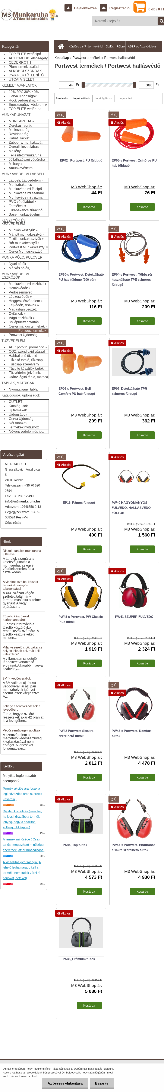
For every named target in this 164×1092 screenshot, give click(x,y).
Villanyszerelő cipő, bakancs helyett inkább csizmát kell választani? (22, 650)
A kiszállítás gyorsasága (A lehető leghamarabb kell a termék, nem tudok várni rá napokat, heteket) (22, 870)
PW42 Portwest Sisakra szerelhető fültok (76, 733)
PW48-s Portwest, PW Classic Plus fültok (81, 619)
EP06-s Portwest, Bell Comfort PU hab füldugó (77, 391)
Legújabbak (126, 98)
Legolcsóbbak (81, 98)
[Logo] (29, 19)
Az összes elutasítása (65, 1083)
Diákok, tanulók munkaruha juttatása (22, 552)
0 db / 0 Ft (156, 9)
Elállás (109, 46)
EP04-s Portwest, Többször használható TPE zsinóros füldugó (132, 279)
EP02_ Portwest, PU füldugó (81, 160)
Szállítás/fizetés (70, 57)
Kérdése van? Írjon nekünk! (86, 46)
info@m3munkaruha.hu (22, 501)
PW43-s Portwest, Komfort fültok (131, 733)
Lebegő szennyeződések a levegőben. (21, 707)
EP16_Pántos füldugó (79, 502)
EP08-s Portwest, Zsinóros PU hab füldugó (134, 163)
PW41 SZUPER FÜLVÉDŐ (134, 616)
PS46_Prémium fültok (79, 959)
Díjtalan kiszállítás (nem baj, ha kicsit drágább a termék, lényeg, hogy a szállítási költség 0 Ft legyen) (22, 819)
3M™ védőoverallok (17, 678)
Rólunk (121, 46)
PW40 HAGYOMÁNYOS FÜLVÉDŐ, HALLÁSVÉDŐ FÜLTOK (131, 508)
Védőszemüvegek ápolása (21, 730)
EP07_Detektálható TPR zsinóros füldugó (129, 391)
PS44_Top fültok (75, 845)
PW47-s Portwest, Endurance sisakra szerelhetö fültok (133, 847)
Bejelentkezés (85, 8)
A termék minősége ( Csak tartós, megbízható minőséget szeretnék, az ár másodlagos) (23, 844)
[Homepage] (62, 46)
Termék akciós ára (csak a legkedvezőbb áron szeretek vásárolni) (22, 794)
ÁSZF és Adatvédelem (142, 46)
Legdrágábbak (103, 98)
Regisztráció (119, 8)
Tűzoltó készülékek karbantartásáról (16, 617)
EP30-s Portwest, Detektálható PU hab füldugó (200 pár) (81, 277)
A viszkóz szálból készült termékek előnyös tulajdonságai (20, 585)
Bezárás (101, 1083)
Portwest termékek (87, 58)
